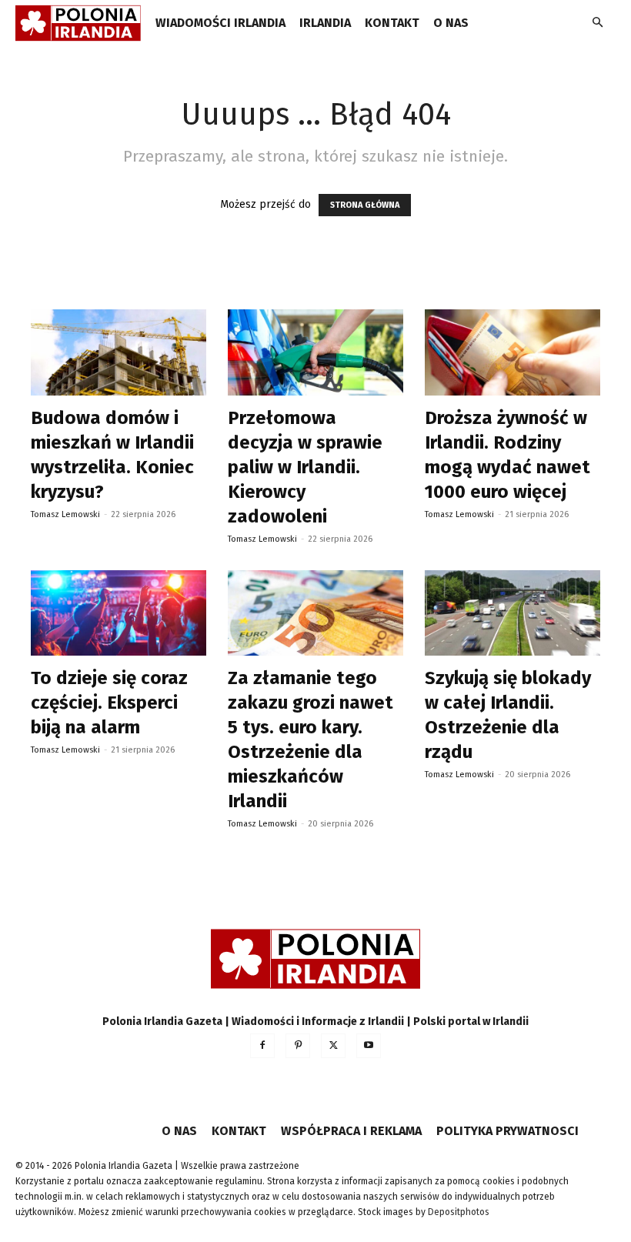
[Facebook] (262, 1045)
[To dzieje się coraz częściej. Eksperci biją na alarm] (118, 613)
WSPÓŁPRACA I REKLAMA (351, 1130)
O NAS (451, 22)
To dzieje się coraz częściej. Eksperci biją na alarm (109, 702)
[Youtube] (368, 1045)
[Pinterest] (297, 1045)
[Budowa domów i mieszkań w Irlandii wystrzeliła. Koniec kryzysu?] (118, 352)
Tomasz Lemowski (65, 514)
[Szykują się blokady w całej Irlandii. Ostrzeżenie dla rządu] (512, 613)
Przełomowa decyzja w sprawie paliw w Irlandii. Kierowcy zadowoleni (305, 467)
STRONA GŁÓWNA (364, 205)
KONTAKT (392, 22)
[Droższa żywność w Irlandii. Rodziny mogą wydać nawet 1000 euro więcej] (512, 352)
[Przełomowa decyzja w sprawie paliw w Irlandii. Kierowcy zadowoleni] (315, 352)
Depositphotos (458, 1212)
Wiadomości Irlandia (220, 22)
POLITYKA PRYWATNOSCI (507, 1130)
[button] (597, 23)
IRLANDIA (325, 22)
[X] (333, 1045)
